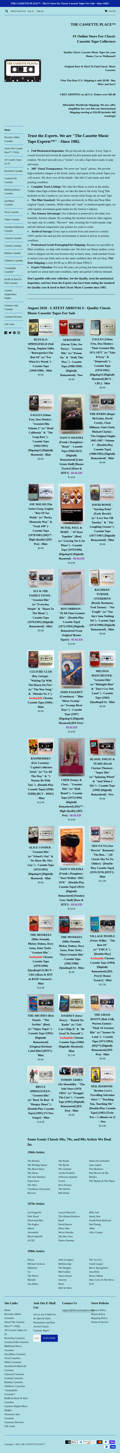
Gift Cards (9, 324)
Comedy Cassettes (12, 245)
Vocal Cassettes (11, 212)
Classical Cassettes (13, 238)
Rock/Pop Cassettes (13, 171)
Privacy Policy (98, 1310)
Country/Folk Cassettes (10, 180)
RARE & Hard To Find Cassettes (13, 281)
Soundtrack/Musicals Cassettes (13, 229)
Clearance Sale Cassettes (11, 307)
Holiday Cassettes (12, 253)
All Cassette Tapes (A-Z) (13, 162)
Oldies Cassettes (11, 219)
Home (7, 130)
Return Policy (98, 1314)
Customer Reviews (13, 316)
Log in (31, 11)
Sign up (40, 11)
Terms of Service (100, 1322)
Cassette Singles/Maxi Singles (10, 294)
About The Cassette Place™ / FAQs (13, 150)
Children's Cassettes (13, 260)
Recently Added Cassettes (11, 139)
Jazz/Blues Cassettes (9, 203)
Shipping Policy (99, 1318)
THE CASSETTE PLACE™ (33, 1444)
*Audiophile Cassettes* (10, 270)
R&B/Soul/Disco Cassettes (12, 191)
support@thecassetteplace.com (78, 1310)
